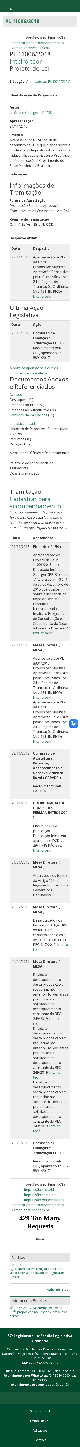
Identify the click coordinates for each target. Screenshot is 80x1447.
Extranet (40, 1440)
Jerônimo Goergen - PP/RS (31, 112)
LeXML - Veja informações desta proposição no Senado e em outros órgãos (38, 1312)
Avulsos (16, 394)
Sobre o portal (40, 1411)
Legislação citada (23, 423)
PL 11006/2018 (22, 21)
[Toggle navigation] (9, 6)
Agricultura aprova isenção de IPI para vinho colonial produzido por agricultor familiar (37, 1273)
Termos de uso (40, 1421)
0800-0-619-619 (42, 1371)
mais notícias (56, 1289)
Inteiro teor (26, 61)
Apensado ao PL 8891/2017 (48, 81)
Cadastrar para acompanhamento (37, 42)
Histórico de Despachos (28, 415)
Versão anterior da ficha (30, 48)
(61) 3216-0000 (59, 1375)
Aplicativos (40, 1430)
